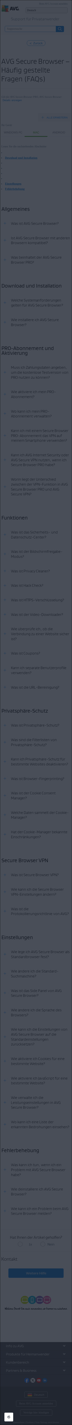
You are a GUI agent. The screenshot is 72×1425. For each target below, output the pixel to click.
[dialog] (36, 712)
